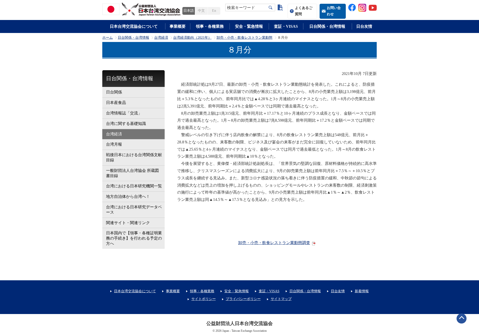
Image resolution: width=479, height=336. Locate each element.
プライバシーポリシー (243, 299)
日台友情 (364, 26)
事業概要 (178, 26)
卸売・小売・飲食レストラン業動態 (244, 37)
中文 (201, 10)
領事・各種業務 (210, 26)
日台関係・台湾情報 (327, 26)
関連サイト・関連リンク (128, 223)
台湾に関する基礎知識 (126, 123)
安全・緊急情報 (249, 26)
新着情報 (362, 291)
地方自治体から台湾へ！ (128, 196)
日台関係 (114, 92)
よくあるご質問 (303, 11)
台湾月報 (114, 144)
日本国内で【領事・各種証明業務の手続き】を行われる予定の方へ (134, 238)
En (214, 10)
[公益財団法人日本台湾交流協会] (142, 9)
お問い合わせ (334, 11)
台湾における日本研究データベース (134, 209)
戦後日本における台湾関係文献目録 (134, 157)
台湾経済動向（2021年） (192, 37)
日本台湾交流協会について (134, 26)
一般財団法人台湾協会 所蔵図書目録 (132, 173)
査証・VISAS (286, 26)
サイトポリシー (203, 299)
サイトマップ (281, 299)
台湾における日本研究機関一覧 (134, 186)
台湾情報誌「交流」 (124, 113)
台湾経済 (161, 37)
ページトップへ (462, 319)
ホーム (107, 37)
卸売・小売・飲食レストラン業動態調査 (274, 243)
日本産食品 (116, 102)
